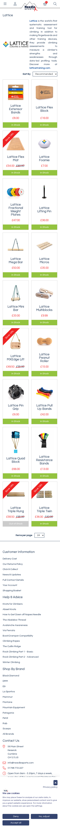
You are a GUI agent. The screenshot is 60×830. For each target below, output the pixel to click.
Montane (7, 702)
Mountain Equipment (14, 707)
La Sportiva (9, 691)
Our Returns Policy (13, 564)
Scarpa (7, 728)
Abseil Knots (9, 609)
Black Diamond (11, 675)
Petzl (5, 718)
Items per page (24, 535)
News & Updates (12, 574)
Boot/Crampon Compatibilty (18, 635)
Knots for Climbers (12, 604)
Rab (5, 723)
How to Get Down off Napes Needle (22, 614)
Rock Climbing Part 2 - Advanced (20, 657)
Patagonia (8, 713)
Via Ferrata (9, 630)
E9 (4, 686)
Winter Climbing (11, 662)
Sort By (27, 74)
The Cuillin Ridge (12, 646)
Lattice (33, 21)
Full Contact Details (13, 580)
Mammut (7, 697)
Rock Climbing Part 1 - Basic (18, 651)
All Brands (8, 734)
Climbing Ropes (11, 641)
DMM (5, 681)
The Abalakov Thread (14, 620)
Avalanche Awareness (15, 625)
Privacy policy (50, 787)
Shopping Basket (12, 590)
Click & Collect (10, 569)
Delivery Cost (10, 558)
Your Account (10, 585)
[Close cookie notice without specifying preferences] (56, 782)
